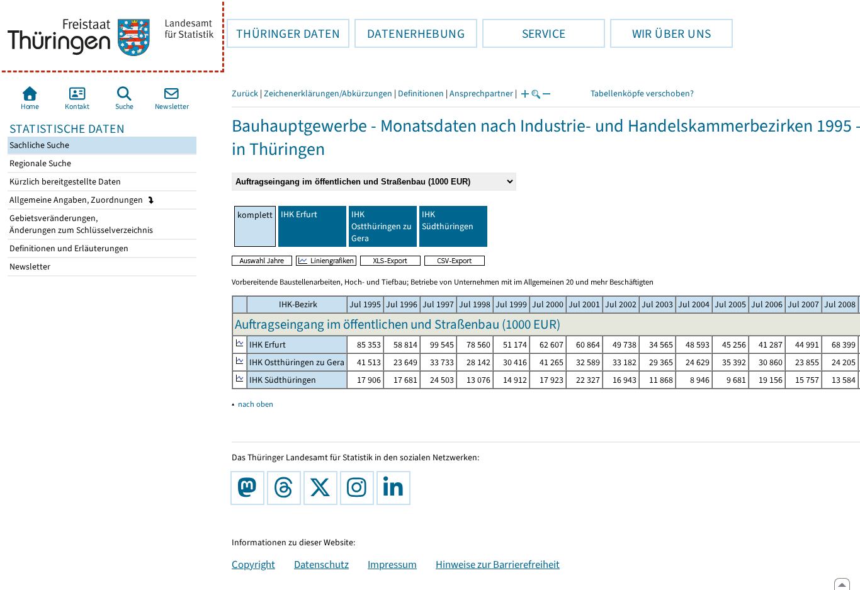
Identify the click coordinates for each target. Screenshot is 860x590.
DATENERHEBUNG (409, 33)
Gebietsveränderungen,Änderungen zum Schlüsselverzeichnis (80, 224)
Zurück (245, 93)
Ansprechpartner (481, 93)
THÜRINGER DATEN (283, 33)
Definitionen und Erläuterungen (68, 248)
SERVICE (523, 33)
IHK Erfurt (299, 214)
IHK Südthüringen (447, 220)
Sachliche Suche (38, 145)
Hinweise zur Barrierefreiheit (498, 564)
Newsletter (29, 267)
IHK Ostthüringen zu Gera (381, 226)
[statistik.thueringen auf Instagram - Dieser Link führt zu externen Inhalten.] (359, 488)
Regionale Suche (39, 163)
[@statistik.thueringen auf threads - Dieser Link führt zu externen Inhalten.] (286, 488)
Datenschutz (321, 564)
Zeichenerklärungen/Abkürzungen (328, 93)
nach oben (255, 404)
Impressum (392, 564)
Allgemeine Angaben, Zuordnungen (77, 200)
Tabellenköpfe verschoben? (642, 93)
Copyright (253, 564)
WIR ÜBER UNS (660, 33)
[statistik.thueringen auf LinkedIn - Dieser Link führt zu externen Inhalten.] (396, 488)
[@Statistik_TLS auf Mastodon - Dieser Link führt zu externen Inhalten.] (250, 488)
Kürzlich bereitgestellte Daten (64, 182)
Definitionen (421, 93)
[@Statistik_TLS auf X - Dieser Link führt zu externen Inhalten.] (323, 488)
